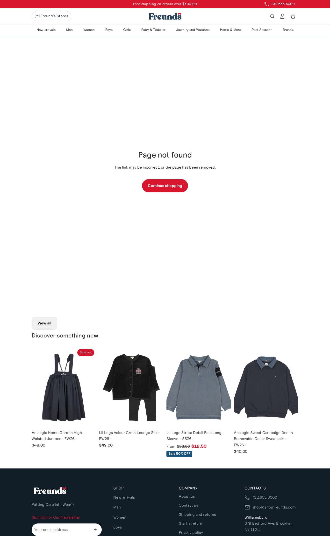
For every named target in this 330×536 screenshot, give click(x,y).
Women (119, 517)
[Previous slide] (39, 387)
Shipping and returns (197, 514)
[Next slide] (89, 387)
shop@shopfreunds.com (274, 507)
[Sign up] (95, 530)
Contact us (188, 505)
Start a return (190, 523)
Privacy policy (191, 532)
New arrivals (124, 497)
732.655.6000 (264, 497)
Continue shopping (165, 185)
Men (117, 507)
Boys (117, 527)
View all (44, 323)
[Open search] (272, 16)
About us (187, 496)
